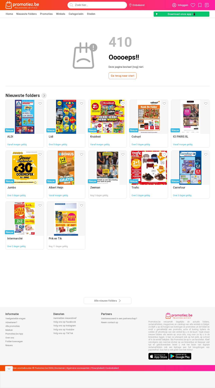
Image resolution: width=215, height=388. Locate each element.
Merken (9, 330)
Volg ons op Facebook (64, 322)
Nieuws (9, 345)
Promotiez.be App (14, 333)
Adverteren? (11, 322)
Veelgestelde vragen (15, 318)
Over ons (9, 337)
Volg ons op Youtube (63, 329)
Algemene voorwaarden (78, 368)
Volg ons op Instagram (64, 325)
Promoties (46, 13)
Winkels (60, 13)
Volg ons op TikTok (63, 333)
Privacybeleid (97, 368)
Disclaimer (60, 368)
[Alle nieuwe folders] (44, 95)
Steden (91, 13)
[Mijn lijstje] (207, 5)
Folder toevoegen (14, 341)
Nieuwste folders (26, 13)
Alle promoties (12, 326)
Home (9, 13)
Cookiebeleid (112, 368)
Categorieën (76, 13)
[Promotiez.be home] (22, 5)
